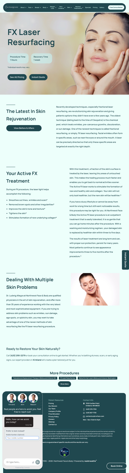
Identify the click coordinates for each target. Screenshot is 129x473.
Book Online (116, 466)
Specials (88, 7)
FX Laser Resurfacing (67, 378)
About (23, 7)
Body (44, 7)
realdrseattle (90, 461)
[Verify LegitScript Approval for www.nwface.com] (64, 456)
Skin (68, 7)
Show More (64, 384)
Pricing (95, 7)
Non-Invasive (61, 7)
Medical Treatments (78, 7)
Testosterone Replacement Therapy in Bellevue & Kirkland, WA (34, 378)
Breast (37, 7)
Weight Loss (52, 7)
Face (29, 7)
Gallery (102, 7)
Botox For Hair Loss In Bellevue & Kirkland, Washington (97, 378)
